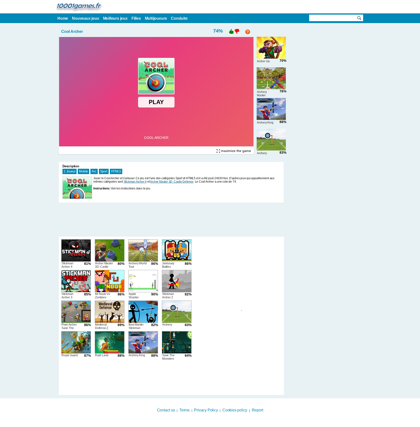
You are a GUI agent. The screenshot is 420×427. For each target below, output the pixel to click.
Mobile (83, 171)
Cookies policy (234, 410)
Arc (94, 171)
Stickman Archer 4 (135, 181)
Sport (103, 171)
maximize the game (235, 151)
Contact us (166, 410)
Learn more (207, 424)
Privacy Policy (206, 410)
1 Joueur (69, 171)
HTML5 (116, 171)
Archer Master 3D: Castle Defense (171, 181)
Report (257, 410)
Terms (184, 410)
